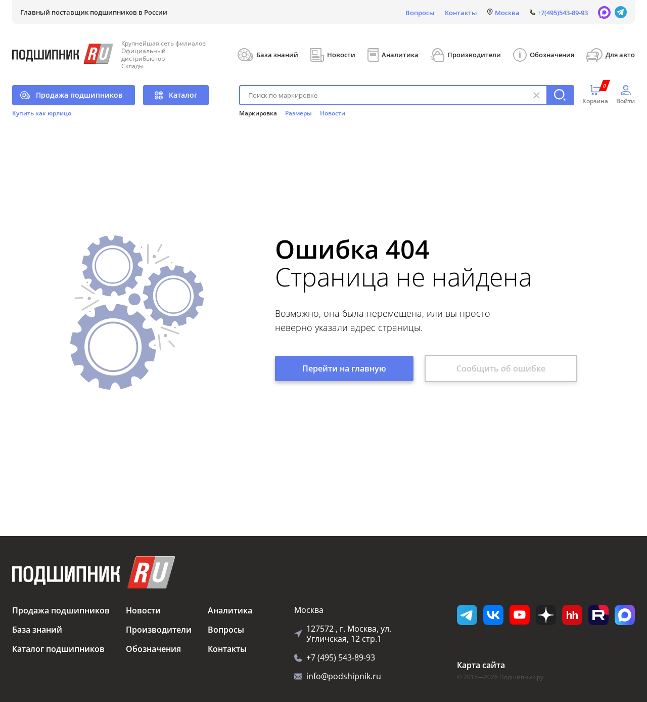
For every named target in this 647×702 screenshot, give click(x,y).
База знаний (277, 54)
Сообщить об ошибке (500, 368)
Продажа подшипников (79, 95)
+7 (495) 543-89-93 (340, 657)
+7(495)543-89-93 (562, 12)
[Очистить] (536, 95)
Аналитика (400, 54)
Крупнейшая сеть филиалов (163, 43)
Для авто (620, 54)
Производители (474, 54)
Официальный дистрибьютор (143, 55)
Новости (341, 54)
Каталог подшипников (58, 648)
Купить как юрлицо (41, 113)
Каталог (183, 95)
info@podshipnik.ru (343, 676)
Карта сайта (481, 665)
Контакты (461, 12)
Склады (132, 66)
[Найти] (559, 95)
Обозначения (552, 54)
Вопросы (420, 12)
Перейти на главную (344, 368)
